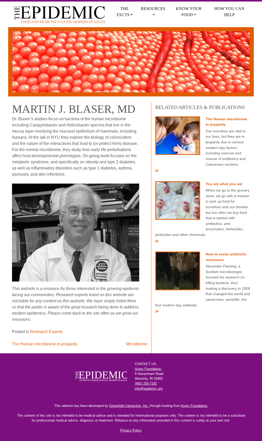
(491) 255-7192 (146, 383)
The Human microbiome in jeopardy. (45, 344)
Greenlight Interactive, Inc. (129, 406)
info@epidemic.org (148, 388)
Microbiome (136, 344)
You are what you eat (224, 184)
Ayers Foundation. (148, 369)
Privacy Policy (131, 430)
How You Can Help (229, 11)
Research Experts (46, 331)
